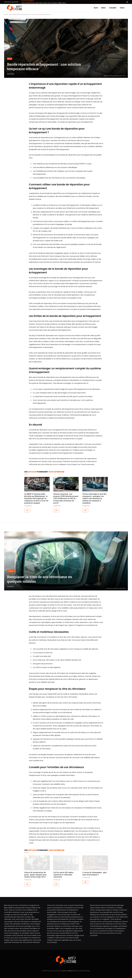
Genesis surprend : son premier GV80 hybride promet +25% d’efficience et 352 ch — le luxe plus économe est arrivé (65, 498)
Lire (27, 510)
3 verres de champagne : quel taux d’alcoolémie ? (94, 873)
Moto (103, 8)
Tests (122, 8)
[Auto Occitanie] (14, 8)
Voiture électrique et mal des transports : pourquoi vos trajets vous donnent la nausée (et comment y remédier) (94, 498)
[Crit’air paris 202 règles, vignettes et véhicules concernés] (66, 862)
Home (6, 14)
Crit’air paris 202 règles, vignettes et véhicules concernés (63, 874)
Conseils (112, 8)
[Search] (127, 2)
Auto (96, 8)
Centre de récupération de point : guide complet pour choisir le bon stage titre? (35, 874)
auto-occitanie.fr (68, 971)
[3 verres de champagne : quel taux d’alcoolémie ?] (95, 862)
